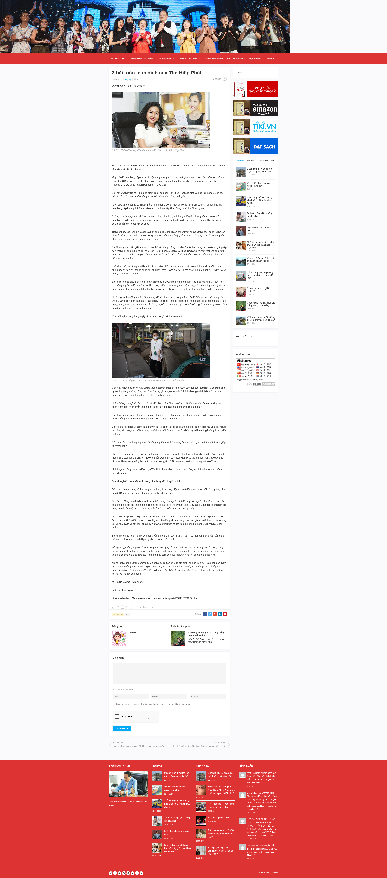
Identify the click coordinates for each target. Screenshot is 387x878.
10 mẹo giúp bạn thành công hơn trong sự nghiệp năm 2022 (220, 850)
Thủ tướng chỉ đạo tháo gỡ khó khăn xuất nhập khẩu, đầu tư (177, 803)
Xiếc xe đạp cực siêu (218, 817)
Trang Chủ (119, 58)
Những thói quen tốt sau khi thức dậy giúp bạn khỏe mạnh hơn (177, 848)
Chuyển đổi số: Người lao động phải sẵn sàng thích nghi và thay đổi (262, 796)
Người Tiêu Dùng (214, 58)
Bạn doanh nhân (236, 58)
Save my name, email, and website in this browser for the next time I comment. (154, 704)
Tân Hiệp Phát (165, 58)
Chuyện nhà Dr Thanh (141, 58)
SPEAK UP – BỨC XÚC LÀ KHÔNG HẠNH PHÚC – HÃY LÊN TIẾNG (261, 822)
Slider (127, 614)
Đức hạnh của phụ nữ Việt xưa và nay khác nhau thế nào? (221, 833)
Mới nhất (240, 161)
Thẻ (272, 161)
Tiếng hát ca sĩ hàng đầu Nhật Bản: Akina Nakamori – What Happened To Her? (221, 790)
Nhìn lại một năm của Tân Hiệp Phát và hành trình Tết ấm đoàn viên (261, 776)
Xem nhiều (251, 161)
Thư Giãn (270, 58)
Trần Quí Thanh (271, 873)
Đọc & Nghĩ (255, 58)
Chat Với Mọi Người (189, 58)
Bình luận (263, 161)
